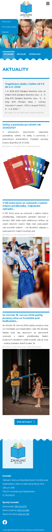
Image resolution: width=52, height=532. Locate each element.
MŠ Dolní (21, 54)
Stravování (6, 22)
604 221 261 (23, 514)
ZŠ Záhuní (8, 54)
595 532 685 (23, 510)
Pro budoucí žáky (9, 27)
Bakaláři (5, 32)
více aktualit (24, 422)
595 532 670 (21, 506)
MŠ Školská (35, 54)
